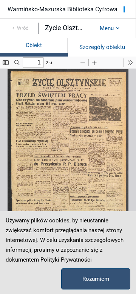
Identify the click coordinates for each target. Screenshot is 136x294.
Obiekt (34, 45)
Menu (107, 28)
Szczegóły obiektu (102, 47)
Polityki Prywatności (66, 259)
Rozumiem (95, 279)
